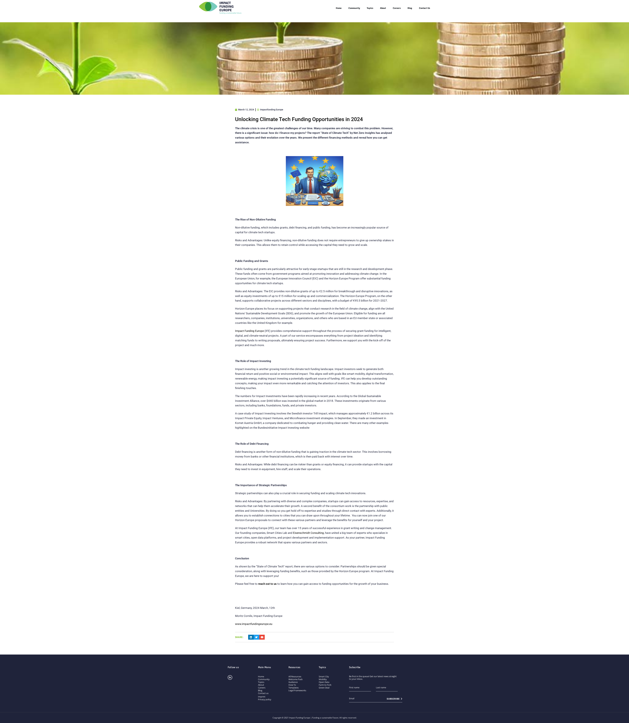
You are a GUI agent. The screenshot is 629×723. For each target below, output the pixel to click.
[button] (251, 637)
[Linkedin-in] (230, 677)
